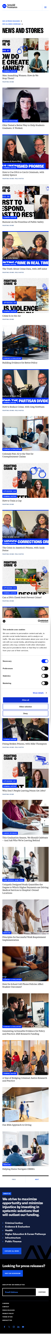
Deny (25, 713)
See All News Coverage (11, 24)
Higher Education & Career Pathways (25, 1233)
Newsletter (7, 1320)
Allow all (25, 700)
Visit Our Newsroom (13, 1273)
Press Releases (8, 1310)
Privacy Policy (8, 1313)
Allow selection (25, 707)
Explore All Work (12, 1251)
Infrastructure (13, 1237)
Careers (5, 1303)
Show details (38, 693)
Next (37, 1179)
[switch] (45, 668)
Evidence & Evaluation (17, 1226)
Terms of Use (7, 1317)
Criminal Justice (14, 1222)
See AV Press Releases (11, 21)
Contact (5, 1306)
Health (9, 1230)
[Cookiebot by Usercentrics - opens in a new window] (38, 621)
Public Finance (13, 1241)
